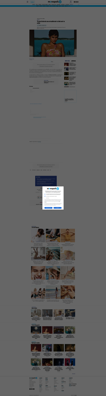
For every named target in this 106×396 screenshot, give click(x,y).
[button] (53, 198)
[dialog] (53, 198)
